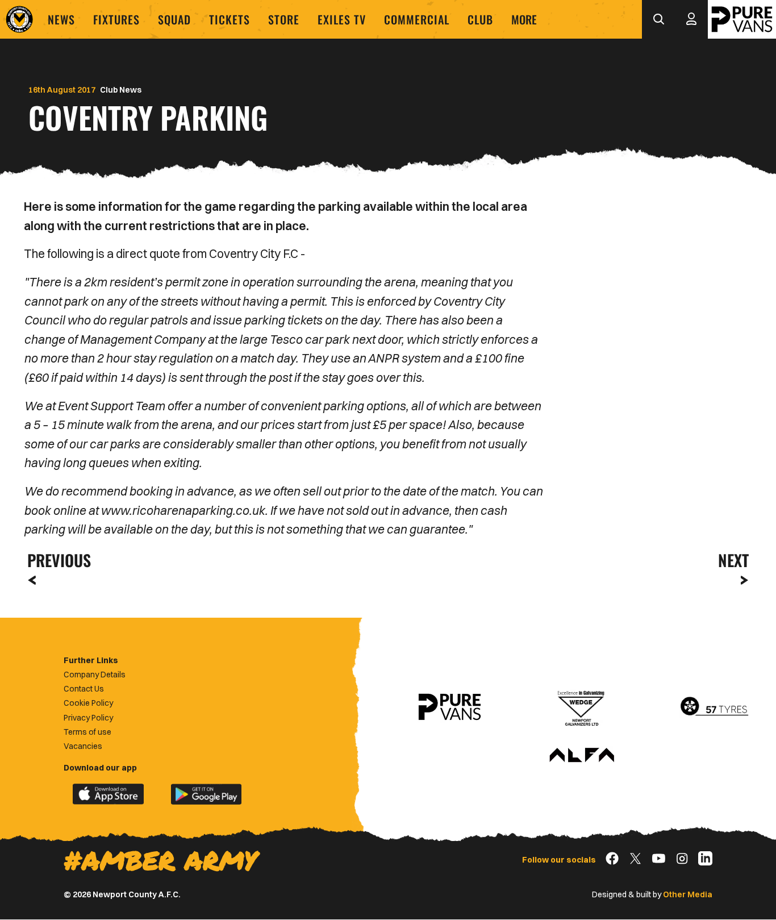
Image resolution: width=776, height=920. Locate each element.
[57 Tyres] (714, 707)
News (61, 19)
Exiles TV (342, 19)
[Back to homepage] (19, 19)
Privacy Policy (88, 718)
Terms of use (87, 732)
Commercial (416, 19)
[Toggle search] (658, 19)
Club (480, 19)
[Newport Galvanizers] (581, 707)
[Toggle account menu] (691, 19)
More (524, 19)
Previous (55, 560)
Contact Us (84, 689)
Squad (174, 19)
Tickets (229, 19)
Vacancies (83, 746)
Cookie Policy (88, 703)
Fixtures (116, 19)
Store (283, 19)
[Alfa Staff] (581, 756)
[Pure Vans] (742, 19)
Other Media (687, 894)
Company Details (95, 674)
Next (733, 560)
